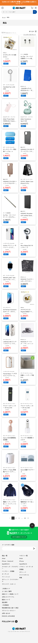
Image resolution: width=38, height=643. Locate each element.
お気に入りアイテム (8, 597)
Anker (3, 558)
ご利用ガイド (6, 588)
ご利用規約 (5, 605)
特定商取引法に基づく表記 (10, 608)
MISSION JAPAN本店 (8, 616)
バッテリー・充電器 (8, 571)
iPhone (21, 561)
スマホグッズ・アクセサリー (10, 567)
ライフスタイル (24, 575)
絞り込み (31, 31)
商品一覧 (4, 556)
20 (25, 518)
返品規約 (4, 602)
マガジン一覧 (23, 556)
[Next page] (28, 518)
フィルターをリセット (29, 34)
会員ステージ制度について (10, 594)
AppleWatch (6, 564)
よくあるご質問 (7, 591)
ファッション (6, 577)
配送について (6, 599)
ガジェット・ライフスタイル (10, 580)
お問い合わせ (6, 613)
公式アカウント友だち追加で (19, 533)
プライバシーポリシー (9, 610)
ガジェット (22, 572)
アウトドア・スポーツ (9, 584)
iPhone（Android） (8, 561)
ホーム (4, 17)
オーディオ (5, 574)
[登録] (34, 549)
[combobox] (19, 12)
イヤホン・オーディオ (26, 567)
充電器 (21, 569)
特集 (20, 577)
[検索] (35, 12)
